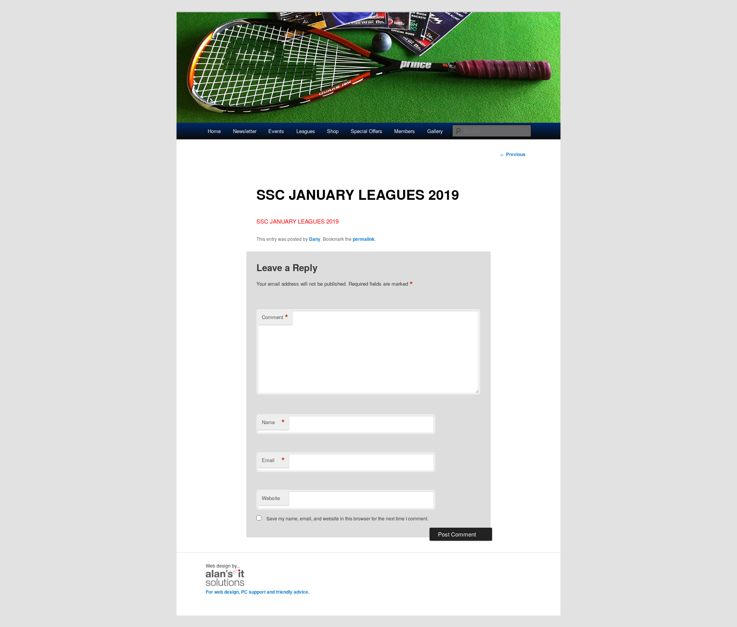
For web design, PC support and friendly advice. (257, 591)
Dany (315, 238)
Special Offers (366, 131)
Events (276, 131)
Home (214, 131)
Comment (275, 317)
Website (271, 498)
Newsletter (244, 131)
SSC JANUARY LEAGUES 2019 (297, 221)
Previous (512, 154)
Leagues (305, 131)
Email (273, 460)
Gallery (435, 131)
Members (404, 131)
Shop (333, 131)
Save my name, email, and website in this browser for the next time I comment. (347, 518)
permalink (364, 238)
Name (273, 422)
